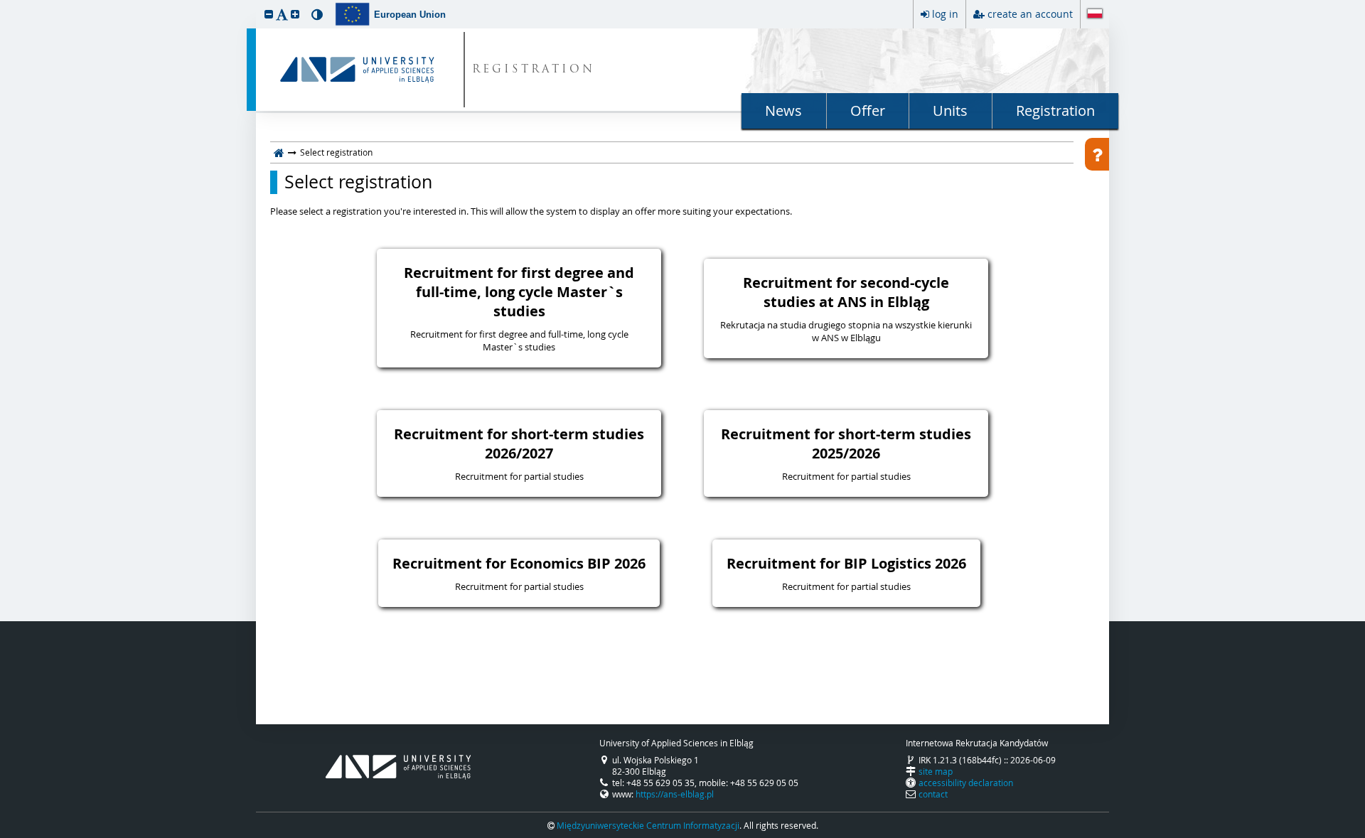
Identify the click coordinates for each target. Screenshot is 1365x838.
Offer (867, 110)
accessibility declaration (966, 782)
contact (933, 794)
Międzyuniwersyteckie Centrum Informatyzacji (648, 825)
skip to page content (3, 3)
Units (950, 110)
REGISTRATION (533, 70)
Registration (1055, 110)
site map (936, 771)
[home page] (279, 152)
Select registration (358, 182)
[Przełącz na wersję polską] (1095, 15)
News (783, 110)
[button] (268, 14)
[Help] (1097, 154)
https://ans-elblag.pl (675, 794)
